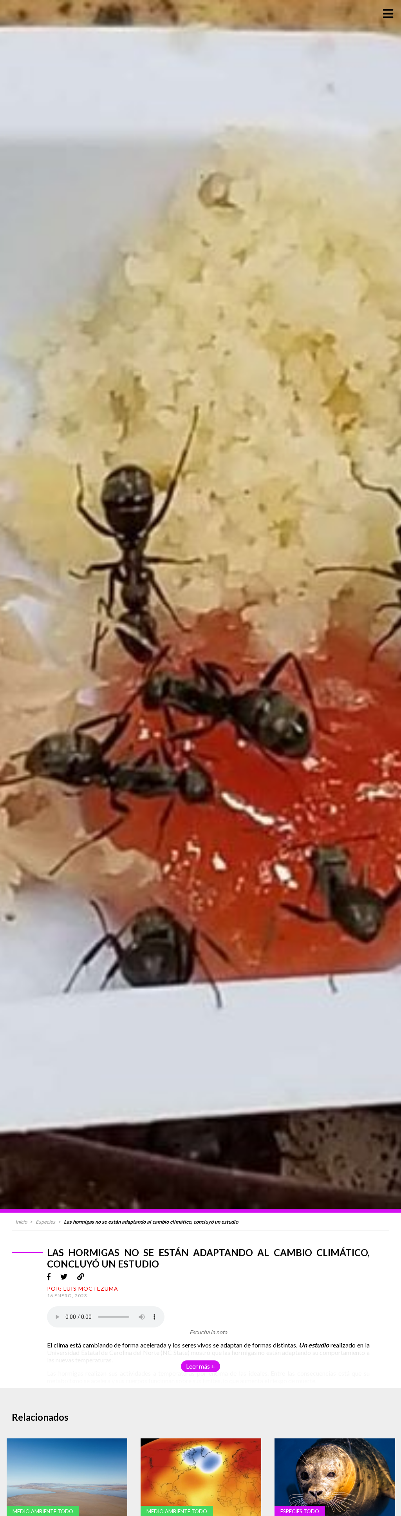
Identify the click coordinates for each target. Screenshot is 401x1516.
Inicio (21, 1222)
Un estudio (314, 1345)
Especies (45, 1222)
